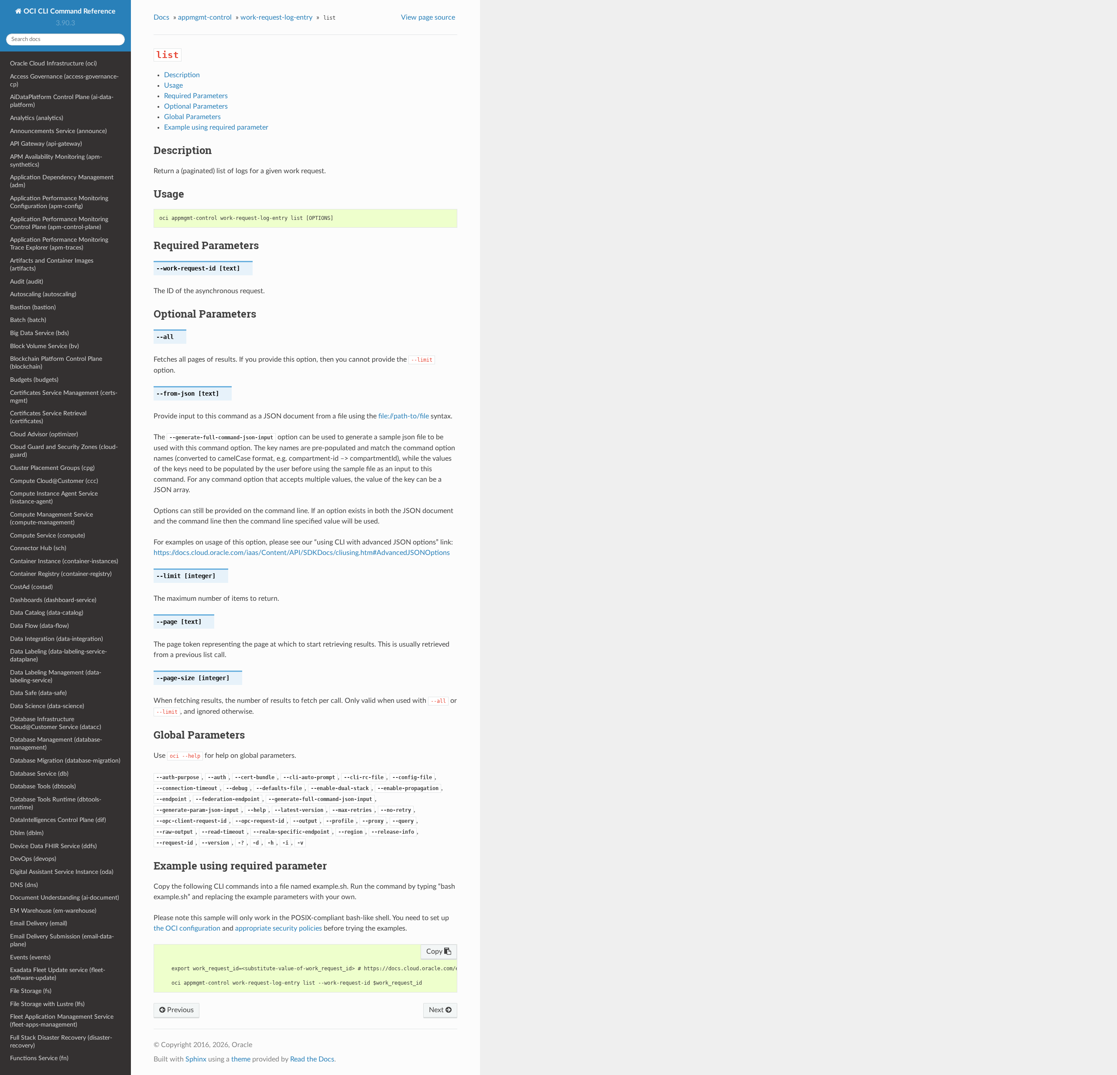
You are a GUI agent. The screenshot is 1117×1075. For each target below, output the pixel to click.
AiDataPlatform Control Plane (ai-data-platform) (61, 101)
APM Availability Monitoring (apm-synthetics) (56, 161)
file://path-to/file (403, 416)
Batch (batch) (28, 320)
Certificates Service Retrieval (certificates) (48, 417)
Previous (179, 1010)
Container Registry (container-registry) (61, 574)
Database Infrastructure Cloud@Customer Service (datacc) (55, 723)
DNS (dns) (24, 885)
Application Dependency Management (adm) (61, 181)
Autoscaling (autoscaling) (43, 294)
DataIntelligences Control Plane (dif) (58, 820)
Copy (435, 951)
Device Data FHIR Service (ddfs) (53, 846)
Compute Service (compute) (47, 535)
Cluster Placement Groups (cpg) (52, 468)
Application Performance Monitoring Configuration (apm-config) (59, 202)
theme (240, 1059)
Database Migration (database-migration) (65, 760)
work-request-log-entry (276, 17)
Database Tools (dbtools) (43, 786)
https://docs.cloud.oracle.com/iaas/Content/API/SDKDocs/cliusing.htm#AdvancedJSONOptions (302, 552)
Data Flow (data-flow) (39, 626)
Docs (161, 17)
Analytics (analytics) (36, 118)
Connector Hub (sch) (38, 548)
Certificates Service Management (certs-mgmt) (63, 397)
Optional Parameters (196, 106)
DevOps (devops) (33, 859)
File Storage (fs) (30, 991)
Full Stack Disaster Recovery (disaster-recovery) (61, 1041)
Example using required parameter (216, 127)
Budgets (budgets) (34, 380)
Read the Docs (312, 1059)
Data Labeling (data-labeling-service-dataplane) (58, 655)
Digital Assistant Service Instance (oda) (61, 872)
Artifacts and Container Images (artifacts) (51, 264)
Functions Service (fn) (39, 1058)
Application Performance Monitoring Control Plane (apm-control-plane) (59, 223)
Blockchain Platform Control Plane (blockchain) (56, 363)
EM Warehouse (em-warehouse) (53, 910)
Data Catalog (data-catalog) (46, 612)
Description (182, 75)
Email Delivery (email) (38, 923)
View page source (428, 17)
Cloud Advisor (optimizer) (44, 434)
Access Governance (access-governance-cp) (64, 80)
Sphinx (195, 1059)
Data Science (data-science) (47, 706)
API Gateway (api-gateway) (46, 143)
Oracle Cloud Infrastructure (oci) (53, 63)
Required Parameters (196, 95)
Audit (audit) (26, 281)
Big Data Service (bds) (39, 333)
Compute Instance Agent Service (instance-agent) (54, 497)
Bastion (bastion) (33, 307)
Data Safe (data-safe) (38, 693)
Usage (173, 85)
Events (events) (30, 957)
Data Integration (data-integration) (56, 639)
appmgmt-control (205, 17)
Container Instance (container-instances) (64, 561)
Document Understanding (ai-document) (64, 897)
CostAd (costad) (31, 587)
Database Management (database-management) (56, 743)
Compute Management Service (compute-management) (51, 518)
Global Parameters (192, 116)
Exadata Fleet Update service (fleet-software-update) (57, 974)
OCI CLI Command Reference (69, 11)
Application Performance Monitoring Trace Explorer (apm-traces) (59, 243)
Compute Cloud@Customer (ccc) (54, 481)
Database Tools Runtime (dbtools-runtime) (55, 803)
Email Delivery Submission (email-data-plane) (62, 940)
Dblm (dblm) (27, 833)
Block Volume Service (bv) (44, 346)
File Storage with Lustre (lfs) (47, 1004)
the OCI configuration (187, 928)
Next (437, 1010)
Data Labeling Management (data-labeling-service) (55, 676)
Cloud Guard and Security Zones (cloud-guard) (64, 451)
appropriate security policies (278, 928)
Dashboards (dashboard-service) (53, 600)
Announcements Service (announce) (58, 131)
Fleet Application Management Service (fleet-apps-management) (61, 1020)
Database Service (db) (39, 773)
